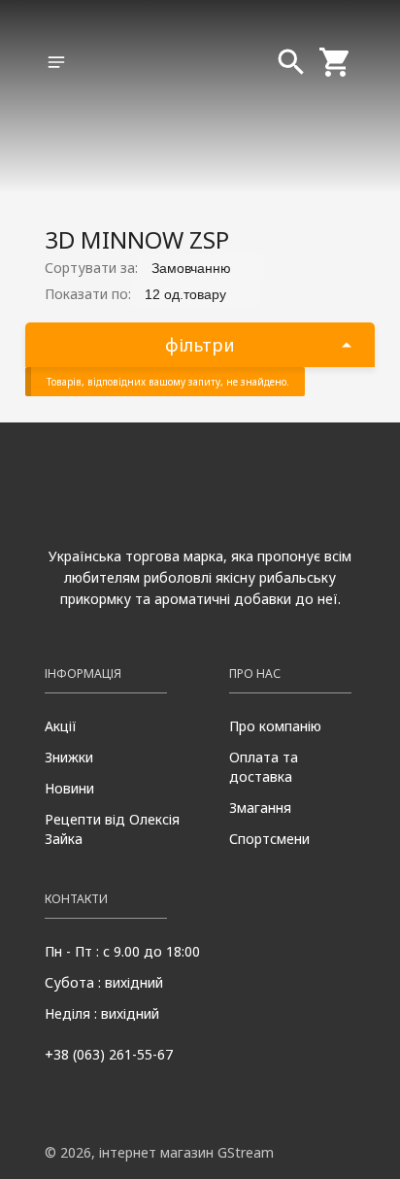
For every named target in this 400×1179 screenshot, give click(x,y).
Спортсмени (269, 838)
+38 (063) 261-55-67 (109, 1054)
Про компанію (275, 726)
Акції (61, 726)
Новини (69, 788)
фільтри (200, 344)
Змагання (260, 807)
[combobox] (201, 267)
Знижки (69, 757)
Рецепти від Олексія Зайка (112, 829)
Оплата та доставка (263, 767)
